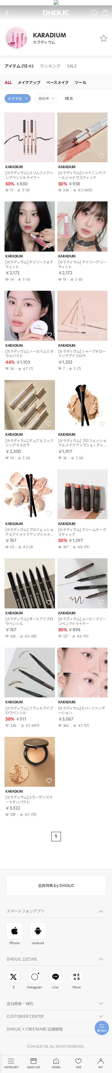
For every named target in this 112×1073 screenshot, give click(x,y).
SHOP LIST (33, 1067)
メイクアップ (29, 82)
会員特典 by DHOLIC (56, 885)
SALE (72, 66)
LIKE (78, 1067)
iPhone (14, 943)
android (38, 943)
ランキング (50, 66)
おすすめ (15, 98)
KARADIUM (14, 167)
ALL (8, 82)
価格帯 (43, 98)
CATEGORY (11, 1067)
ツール (80, 82)
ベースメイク (57, 82)
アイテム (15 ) (18, 66)
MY (101, 1067)
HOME (56, 1067)
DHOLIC (56, 13)
